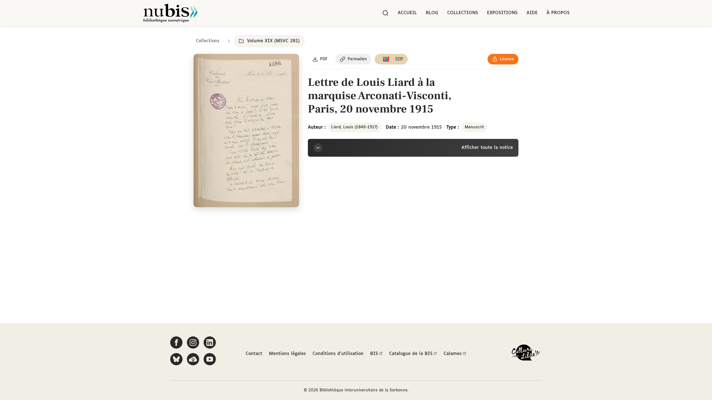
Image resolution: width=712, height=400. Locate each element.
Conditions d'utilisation (338, 353)
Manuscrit (474, 127)
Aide (532, 13)
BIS (374, 353)
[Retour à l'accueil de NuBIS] (170, 13)
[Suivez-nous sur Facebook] (176, 342)
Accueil (407, 13)
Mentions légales (287, 353)
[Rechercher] (385, 13)
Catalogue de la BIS (410, 353)
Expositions (502, 13)
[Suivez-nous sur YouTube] (210, 359)
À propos (558, 13)
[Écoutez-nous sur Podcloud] (193, 359)
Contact (254, 353)
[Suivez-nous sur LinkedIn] (210, 342)
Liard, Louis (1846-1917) (354, 127)
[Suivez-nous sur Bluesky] (176, 359)
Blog (432, 13)
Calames (453, 353)
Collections (462, 13)
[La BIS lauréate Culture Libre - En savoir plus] (526, 353)
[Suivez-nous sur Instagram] (193, 342)
